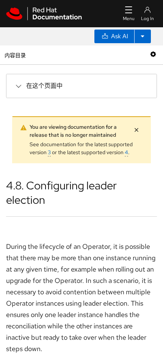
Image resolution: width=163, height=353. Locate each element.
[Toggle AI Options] (142, 36)
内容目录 (15, 55)
